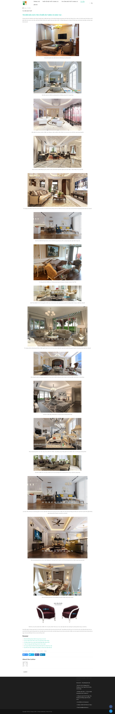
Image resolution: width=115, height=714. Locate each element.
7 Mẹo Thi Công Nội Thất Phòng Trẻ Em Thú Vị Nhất (34, 644)
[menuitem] (36, 1)
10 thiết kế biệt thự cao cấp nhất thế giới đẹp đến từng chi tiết (36, 642)
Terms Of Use (49, 711)
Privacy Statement (41, 711)
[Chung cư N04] (24, 3)
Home (25, 8)
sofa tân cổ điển (27, 651)
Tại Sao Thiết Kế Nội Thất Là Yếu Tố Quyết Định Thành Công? (36, 640)
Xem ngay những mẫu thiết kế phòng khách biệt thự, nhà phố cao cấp (38, 645)
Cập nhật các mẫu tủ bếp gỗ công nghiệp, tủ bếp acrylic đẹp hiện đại (38, 647)
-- (62, 15)
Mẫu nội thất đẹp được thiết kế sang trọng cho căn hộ (35, 639)
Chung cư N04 (33, 711)
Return (45, 651)
